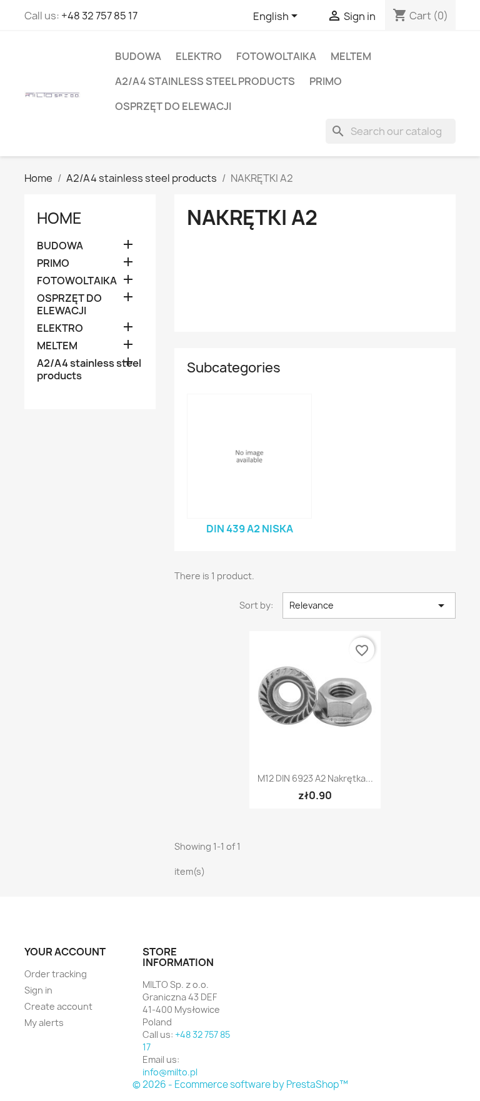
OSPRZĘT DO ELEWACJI (173, 106)
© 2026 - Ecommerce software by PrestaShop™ (240, 1084)
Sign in (38, 990)
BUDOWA (138, 56)
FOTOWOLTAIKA (276, 56)
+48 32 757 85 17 (99, 15)
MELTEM (351, 56)
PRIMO (325, 81)
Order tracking (55, 974)
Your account (65, 952)
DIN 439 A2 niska (249, 529)
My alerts (44, 1023)
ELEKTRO (199, 56)
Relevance (369, 605)
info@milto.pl (170, 1072)
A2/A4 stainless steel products (205, 81)
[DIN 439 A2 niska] (249, 456)
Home (59, 218)
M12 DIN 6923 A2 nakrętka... (315, 778)
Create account (58, 1006)
